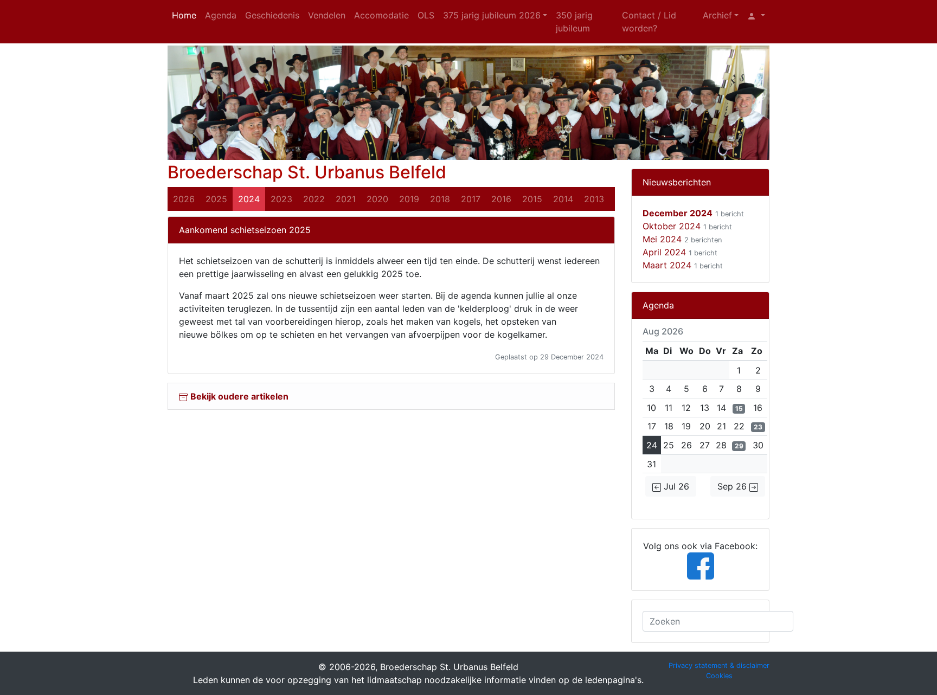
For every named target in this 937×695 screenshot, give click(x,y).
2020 (377, 199)
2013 (594, 199)
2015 (532, 199)
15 (739, 408)
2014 (563, 199)
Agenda (220, 15)
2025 (216, 199)
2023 (281, 199)
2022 (314, 199)
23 (758, 427)
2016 (501, 199)
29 (739, 446)
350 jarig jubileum (574, 22)
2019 (409, 199)
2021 (346, 199)
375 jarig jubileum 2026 (492, 15)
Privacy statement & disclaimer (719, 665)
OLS (426, 15)
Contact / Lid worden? (649, 22)
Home (184, 15)
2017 (470, 199)
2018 (440, 199)
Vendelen (326, 15)
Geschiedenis (272, 15)
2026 (184, 199)
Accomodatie (381, 15)
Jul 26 (675, 486)
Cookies (719, 676)
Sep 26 (733, 486)
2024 (249, 199)
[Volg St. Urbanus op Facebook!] (700, 564)
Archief (717, 15)
